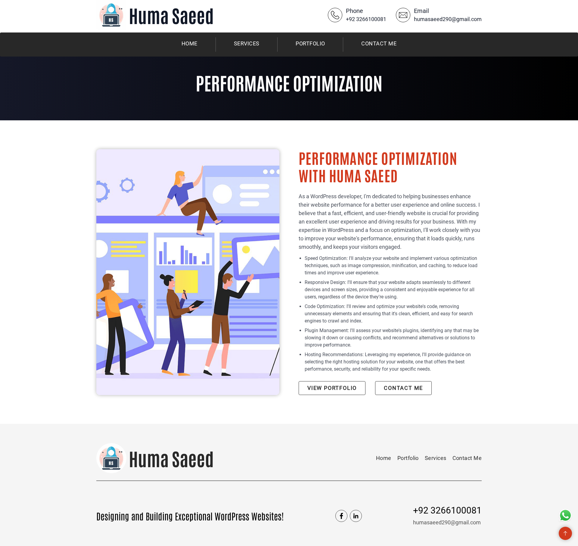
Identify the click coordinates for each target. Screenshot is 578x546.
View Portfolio (332, 388)
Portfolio (310, 43)
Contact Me (378, 43)
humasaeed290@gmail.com (448, 19)
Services (246, 43)
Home (189, 43)
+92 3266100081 (366, 19)
